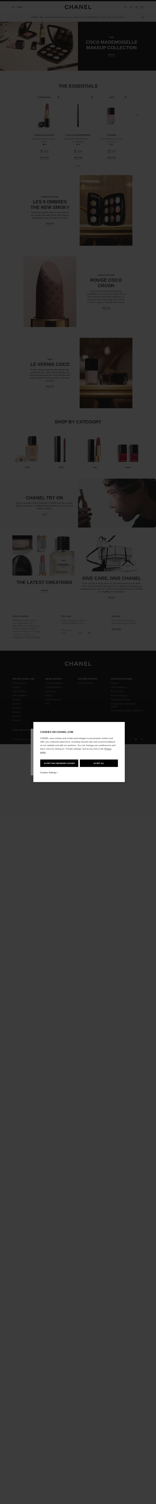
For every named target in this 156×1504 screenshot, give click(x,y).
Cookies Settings (48, 772)
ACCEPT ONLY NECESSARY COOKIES (59, 763)
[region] (79, 752)
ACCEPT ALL (99, 763)
